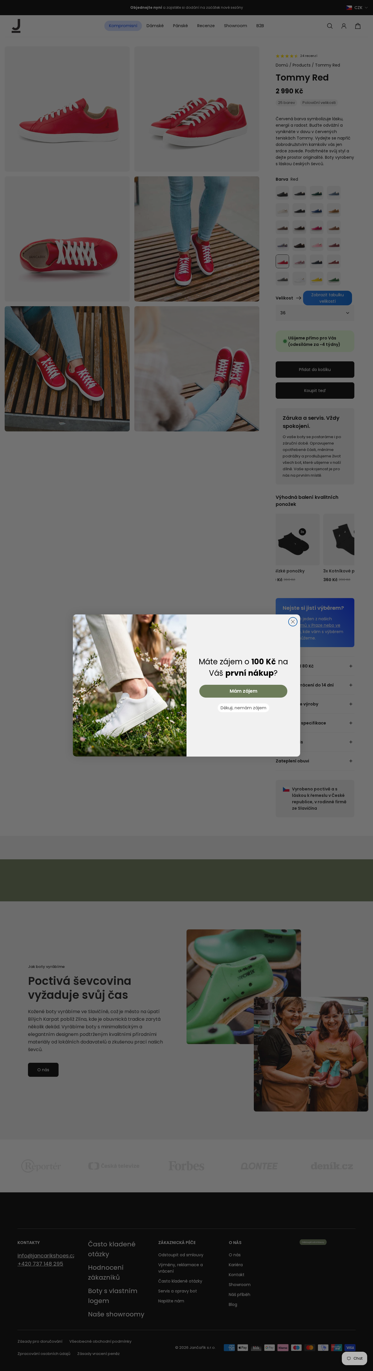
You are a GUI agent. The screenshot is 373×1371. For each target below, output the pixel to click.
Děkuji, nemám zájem (243, 708)
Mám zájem (243, 691)
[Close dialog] (292, 621)
